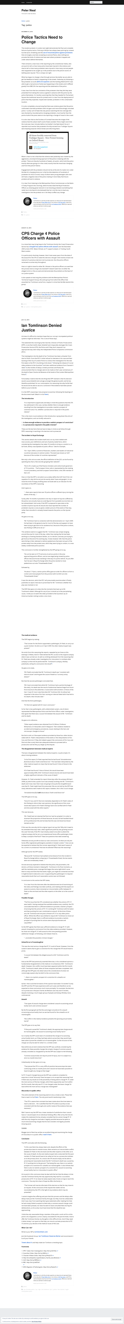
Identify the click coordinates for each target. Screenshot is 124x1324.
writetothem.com (41, 1232)
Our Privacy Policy (36, 1321)
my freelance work (56, 204)
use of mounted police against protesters (58, 53)
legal (67, 1289)
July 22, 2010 (25, 320)
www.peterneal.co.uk (39, 209)
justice (28, 215)
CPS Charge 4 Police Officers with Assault (41, 235)
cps (24, 307)
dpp (39, 1289)
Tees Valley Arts (46, 202)
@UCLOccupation (43, 82)
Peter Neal (29, 10)
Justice (25, 304)
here (46, 394)
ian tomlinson (45, 1289)
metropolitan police (36, 307)
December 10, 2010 (27, 31)
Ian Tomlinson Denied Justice (42, 327)
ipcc (51, 1289)
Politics (25, 212)
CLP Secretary (62, 202)
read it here (47, 1135)
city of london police (28, 1289)
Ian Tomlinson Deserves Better (50, 1236)
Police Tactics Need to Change (42, 39)
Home (23, 2)
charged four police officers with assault (43, 247)
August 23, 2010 (26, 228)
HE (24, 215)
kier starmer (61, 1289)
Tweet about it (27, 1242)
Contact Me (29, 2)
